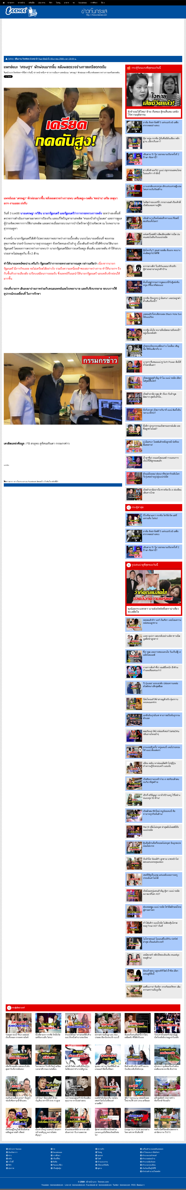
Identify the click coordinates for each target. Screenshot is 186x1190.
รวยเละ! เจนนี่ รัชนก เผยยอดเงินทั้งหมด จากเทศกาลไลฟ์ (17, 1036)
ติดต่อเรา (140, 1185)
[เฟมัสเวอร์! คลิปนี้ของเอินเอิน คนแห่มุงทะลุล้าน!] (134, 959)
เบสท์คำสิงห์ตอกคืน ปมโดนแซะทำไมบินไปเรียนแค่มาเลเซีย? (106, 1100)
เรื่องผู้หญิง (57, 1168)
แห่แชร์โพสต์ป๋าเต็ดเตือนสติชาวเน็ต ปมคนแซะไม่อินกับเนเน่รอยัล (161, 236)
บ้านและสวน (103, 1162)
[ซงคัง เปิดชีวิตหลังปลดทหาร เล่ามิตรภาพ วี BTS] (167, 1118)
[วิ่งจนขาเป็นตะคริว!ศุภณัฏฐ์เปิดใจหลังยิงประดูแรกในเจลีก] (167, 1023)
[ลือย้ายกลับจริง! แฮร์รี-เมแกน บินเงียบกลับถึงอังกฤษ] (138, 1055)
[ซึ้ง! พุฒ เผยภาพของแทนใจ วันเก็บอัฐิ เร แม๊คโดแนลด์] (134, 656)
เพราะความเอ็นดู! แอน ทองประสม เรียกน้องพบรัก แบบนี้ (107, 1036)
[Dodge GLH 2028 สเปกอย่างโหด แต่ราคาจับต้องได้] (138, 1118)
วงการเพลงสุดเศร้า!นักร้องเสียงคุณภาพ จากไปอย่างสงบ (78, 1099)
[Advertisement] (93, 36)
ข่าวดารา (11, 3)
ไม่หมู (58, 3)
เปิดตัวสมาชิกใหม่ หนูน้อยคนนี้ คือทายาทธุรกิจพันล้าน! (159, 812)
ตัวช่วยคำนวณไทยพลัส (151, 1171)
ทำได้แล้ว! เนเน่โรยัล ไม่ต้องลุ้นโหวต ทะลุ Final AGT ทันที (160, 924)
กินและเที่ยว (57, 1165)
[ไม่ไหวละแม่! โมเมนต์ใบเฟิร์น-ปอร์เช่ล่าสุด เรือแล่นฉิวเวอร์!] (134, 943)
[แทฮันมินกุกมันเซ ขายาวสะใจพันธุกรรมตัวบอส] (134, 720)
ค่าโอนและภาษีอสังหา (151, 1152)
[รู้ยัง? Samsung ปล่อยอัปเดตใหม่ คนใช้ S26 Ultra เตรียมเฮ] (138, 1086)
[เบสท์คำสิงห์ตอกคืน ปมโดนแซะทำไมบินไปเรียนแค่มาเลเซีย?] (108, 1086)
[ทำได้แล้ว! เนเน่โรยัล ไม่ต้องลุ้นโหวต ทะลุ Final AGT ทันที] (134, 927)
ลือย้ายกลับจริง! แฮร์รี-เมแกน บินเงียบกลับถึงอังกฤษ (137, 1067)
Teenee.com (103, 1182)
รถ (74, 3)
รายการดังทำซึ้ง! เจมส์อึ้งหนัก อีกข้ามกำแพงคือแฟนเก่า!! (160, 669)
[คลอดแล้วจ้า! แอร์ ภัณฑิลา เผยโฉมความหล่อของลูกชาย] (134, 625)
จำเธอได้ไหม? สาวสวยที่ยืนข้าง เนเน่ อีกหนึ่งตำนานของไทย (78, 1036)
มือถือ (55, 1162)
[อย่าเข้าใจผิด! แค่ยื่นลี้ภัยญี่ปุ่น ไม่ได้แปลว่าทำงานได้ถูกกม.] (78, 1055)
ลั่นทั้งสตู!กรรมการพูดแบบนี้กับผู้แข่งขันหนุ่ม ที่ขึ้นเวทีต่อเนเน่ (161, 284)
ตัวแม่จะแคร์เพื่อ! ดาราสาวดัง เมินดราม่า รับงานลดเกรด (77, 1130)
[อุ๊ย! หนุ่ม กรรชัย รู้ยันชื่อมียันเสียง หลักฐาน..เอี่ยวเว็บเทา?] (134, 143)
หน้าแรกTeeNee (13, 72)
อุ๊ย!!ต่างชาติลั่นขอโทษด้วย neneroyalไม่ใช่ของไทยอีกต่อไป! (107, 1132)
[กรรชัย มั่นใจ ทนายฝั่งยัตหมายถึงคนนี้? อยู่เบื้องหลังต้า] (134, 335)
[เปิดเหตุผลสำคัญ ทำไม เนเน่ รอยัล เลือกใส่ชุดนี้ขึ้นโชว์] (134, 382)
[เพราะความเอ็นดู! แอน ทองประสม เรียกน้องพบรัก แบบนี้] (108, 1023)
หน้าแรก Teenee (14, 1149)
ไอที (99, 1159)
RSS (133, 1185)
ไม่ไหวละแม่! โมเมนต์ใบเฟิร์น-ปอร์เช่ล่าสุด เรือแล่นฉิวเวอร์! (160, 940)
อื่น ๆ (103, 3)
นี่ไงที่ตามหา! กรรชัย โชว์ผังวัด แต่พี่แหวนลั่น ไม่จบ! (47, 1036)
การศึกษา (94, 3)
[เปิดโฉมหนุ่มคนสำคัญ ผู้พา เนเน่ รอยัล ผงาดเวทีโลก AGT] (134, 895)
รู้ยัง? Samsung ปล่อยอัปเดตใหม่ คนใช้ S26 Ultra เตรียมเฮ (137, 1099)
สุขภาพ (11, 1168)
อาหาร (66, 3)
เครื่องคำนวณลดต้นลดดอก (152, 1149)
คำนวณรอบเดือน (149, 1165)
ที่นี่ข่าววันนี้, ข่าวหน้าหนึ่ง (33, 72)
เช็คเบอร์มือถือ (103, 1165)
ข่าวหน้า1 (21, 3)
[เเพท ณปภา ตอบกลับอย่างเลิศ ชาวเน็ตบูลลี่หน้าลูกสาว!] (134, 640)
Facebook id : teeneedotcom (98, 1185)
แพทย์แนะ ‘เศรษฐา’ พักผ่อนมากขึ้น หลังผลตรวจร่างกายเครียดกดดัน (90, 72)
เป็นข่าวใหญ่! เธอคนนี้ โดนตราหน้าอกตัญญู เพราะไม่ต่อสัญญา (48, 1132)
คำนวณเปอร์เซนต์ (149, 1155)
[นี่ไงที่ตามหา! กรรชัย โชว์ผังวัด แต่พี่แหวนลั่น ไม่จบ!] (134, 520)
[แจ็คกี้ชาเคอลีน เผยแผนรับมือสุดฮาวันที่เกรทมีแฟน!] (19, 1055)
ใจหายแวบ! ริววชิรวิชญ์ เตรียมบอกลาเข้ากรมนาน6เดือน (48, 1067)
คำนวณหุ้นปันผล (148, 1162)
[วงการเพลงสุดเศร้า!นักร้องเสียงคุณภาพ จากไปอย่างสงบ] (78, 1086)
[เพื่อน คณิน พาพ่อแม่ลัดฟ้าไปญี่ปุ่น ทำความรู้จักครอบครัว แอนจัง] (134, 768)
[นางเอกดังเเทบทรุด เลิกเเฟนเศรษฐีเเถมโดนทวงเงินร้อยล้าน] (134, 191)
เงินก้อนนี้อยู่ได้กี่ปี (149, 1168)
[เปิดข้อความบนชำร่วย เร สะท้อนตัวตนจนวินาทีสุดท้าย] (134, 784)
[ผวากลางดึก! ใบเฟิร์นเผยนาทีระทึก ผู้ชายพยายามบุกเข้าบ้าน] (134, 271)
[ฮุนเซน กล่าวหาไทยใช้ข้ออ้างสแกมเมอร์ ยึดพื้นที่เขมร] (108, 1055)
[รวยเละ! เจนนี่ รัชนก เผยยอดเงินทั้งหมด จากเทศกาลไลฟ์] (19, 1023)
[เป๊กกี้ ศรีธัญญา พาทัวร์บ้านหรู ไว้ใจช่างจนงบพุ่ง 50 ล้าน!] (134, 800)
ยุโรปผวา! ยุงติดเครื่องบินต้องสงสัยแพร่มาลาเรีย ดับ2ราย (166, 1067)
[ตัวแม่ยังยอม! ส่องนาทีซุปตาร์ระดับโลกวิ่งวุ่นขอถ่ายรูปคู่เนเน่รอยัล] (134, 478)
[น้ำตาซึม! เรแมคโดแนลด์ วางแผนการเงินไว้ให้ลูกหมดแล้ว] (134, 462)
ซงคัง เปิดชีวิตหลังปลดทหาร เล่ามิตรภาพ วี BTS (166, 1130)
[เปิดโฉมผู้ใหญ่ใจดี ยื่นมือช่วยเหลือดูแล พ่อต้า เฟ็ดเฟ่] (19, 1118)
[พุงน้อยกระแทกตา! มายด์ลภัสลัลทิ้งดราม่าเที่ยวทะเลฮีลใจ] (154, 586)
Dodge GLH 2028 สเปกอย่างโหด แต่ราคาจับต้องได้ (137, 1130)
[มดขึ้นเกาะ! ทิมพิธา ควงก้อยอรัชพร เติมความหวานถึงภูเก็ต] (134, 991)
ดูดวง (100, 1168)
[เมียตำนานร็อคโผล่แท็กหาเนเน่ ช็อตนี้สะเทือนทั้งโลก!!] (134, 223)
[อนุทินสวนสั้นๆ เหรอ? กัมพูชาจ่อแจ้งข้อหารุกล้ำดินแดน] (19, 1086)
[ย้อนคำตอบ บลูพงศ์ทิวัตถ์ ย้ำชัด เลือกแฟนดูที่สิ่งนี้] (134, 975)
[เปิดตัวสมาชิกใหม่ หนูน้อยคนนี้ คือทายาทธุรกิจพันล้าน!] (134, 816)
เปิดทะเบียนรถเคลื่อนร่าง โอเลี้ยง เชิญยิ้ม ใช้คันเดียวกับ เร (161, 347)
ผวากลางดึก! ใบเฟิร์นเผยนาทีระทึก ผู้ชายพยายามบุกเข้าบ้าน (159, 268)
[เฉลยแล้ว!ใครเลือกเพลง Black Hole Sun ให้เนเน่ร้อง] (134, 319)
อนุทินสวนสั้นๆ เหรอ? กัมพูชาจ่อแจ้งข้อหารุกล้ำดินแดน (18, 1099)
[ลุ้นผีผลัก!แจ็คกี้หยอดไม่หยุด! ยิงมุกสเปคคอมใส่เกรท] (134, 848)
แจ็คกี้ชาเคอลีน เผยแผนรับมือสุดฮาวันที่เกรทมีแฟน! (18, 1067)
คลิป (10, 1159)
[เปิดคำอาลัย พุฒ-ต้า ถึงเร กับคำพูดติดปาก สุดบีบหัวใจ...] (134, 398)
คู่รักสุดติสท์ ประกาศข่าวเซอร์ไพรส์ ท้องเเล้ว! (164, 1099)
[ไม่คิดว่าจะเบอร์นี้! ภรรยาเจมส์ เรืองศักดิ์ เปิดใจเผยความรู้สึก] (134, 207)
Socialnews (82, 3)
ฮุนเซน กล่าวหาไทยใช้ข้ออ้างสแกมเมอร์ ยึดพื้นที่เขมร (107, 1067)
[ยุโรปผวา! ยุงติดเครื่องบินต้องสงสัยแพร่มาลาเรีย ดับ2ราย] (167, 1055)
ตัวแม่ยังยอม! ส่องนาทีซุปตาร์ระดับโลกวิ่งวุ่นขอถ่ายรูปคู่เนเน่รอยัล (161, 475)
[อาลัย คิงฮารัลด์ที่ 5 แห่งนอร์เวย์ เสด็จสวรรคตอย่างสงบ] (134, 127)
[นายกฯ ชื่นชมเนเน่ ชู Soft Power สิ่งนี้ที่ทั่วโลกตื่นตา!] (134, 367)
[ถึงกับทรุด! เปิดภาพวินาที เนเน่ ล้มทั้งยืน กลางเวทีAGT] (134, 414)
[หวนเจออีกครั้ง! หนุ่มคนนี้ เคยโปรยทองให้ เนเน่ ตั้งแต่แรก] (134, 752)
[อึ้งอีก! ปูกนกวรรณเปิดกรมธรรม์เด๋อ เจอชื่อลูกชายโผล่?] (134, 430)
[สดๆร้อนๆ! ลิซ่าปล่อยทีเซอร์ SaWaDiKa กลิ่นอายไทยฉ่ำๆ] (134, 736)
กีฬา (50, 3)
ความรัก (101, 1149)
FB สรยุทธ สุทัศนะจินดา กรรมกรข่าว (48, 443)
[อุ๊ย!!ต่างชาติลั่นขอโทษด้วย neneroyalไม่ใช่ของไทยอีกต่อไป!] (108, 1118)
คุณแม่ (100, 1155)
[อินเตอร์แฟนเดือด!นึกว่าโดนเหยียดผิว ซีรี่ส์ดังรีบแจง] (138, 1023)
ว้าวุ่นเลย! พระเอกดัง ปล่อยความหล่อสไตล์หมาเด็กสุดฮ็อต (160, 685)
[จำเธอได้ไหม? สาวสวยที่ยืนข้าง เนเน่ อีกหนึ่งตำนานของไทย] (78, 1023)
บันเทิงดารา (13, 1152)
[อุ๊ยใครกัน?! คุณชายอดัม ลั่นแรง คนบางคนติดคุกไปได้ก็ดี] (134, 255)
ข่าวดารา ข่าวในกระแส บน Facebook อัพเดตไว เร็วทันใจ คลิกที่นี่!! (32, 482)
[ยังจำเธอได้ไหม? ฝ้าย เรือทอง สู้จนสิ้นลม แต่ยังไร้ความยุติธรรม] (154, 89)
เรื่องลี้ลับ (56, 1159)
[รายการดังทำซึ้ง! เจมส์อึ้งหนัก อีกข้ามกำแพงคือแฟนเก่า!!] (134, 672)
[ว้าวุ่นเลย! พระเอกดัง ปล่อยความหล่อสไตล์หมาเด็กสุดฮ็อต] (134, 688)
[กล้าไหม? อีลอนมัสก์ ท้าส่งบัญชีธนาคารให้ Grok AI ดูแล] (48, 1086)
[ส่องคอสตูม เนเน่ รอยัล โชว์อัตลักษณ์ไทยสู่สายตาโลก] (134, 911)
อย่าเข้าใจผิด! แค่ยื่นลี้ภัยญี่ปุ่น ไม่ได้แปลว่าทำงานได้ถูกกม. (77, 1067)
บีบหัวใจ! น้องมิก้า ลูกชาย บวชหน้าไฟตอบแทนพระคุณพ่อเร (161, 860)
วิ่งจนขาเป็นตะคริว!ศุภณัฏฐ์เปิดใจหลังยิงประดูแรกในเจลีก (166, 1036)
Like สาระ (41, 3)
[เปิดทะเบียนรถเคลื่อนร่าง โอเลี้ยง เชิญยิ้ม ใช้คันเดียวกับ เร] (134, 351)
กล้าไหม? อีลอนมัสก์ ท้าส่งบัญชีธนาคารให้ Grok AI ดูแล (47, 1099)
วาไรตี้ (10, 1162)
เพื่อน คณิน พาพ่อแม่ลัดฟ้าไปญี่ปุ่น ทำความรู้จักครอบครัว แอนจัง (159, 765)
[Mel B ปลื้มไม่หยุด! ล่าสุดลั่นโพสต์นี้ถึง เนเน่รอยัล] (134, 832)
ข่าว (10, 1155)
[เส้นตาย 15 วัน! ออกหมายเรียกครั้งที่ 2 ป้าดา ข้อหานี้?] (134, 159)
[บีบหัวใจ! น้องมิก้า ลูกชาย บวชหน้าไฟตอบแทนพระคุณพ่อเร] (134, 863)
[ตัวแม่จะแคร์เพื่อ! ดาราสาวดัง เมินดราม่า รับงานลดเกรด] (78, 1118)
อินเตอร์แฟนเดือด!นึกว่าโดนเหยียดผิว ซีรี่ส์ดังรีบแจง (136, 1036)
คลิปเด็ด (31, 3)
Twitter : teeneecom (121, 1185)
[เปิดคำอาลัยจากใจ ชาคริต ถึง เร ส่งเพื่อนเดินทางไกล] (134, 494)
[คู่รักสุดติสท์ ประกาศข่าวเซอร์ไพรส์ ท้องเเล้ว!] (167, 1086)
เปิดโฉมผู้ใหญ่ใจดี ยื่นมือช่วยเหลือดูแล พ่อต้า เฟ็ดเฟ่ (17, 1130)
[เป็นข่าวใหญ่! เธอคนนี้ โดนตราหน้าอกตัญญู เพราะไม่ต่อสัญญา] (48, 1118)
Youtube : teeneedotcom (52, 1185)
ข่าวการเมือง (52, 72)
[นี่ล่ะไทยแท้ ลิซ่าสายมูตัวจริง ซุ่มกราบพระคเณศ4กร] (134, 704)
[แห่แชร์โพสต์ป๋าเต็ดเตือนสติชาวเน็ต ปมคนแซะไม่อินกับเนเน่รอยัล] (134, 239)
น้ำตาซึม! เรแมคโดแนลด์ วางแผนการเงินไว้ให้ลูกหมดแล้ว (161, 459)
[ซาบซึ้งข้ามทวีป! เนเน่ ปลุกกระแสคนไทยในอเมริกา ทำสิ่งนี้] (134, 175)
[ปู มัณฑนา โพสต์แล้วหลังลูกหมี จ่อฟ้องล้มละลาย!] (134, 446)
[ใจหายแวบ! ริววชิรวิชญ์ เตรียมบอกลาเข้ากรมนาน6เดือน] (48, 1055)
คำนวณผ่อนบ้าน (148, 1159)
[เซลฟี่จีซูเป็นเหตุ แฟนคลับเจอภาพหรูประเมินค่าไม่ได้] (134, 879)
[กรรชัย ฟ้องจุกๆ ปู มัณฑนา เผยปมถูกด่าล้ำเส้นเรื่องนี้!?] (134, 303)
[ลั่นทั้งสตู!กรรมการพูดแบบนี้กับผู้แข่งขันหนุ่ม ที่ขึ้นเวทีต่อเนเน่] (134, 287)
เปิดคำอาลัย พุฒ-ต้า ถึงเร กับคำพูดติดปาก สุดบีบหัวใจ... (159, 395)
